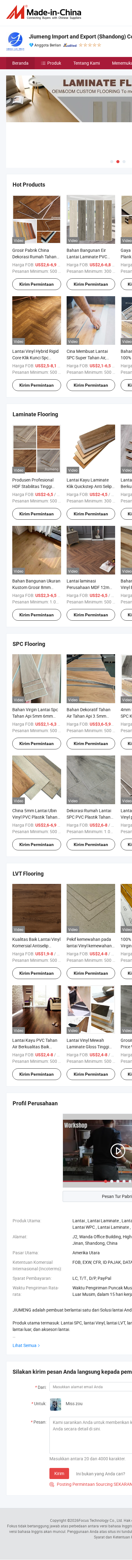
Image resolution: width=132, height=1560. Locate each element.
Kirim (59, 1473)
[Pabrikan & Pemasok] (44, 12)
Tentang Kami (86, 63)
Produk (54, 63)
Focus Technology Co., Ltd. (101, 1520)
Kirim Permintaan (36, 284)
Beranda (20, 63)
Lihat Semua (25, 1345)
